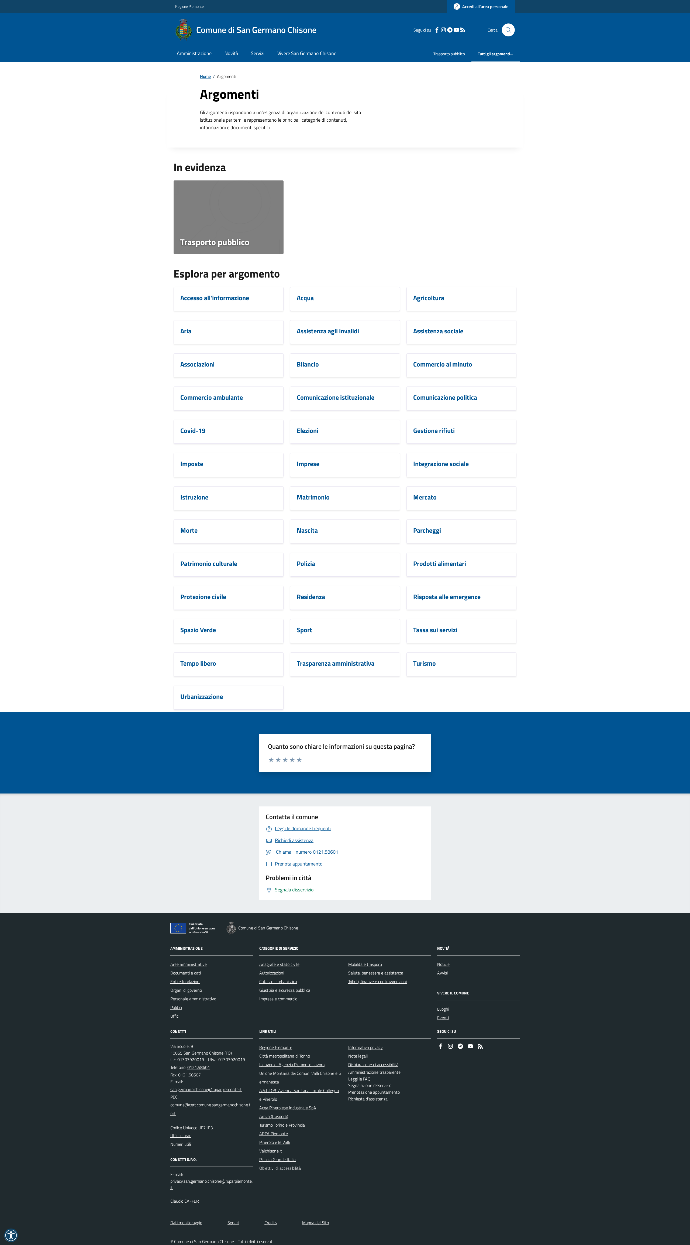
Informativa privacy (365, 1047)
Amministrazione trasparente (374, 1072)
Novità (231, 53)
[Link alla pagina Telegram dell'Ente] (460, 1046)
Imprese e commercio (278, 999)
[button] (11, 1235)
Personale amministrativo (193, 999)
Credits (270, 1222)
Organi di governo (186, 990)
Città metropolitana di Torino (284, 1056)
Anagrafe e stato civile (279, 964)
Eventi (443, 1017)
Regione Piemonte (189, 6)
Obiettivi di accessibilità (280, 1168)
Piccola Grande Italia (277, 1159)
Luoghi (443, 1009)
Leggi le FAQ (359, 1079)
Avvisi (442, 973)
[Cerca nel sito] (506, 29)
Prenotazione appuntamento (374, 1092)
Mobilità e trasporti (365, 964)
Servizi (257, 53)
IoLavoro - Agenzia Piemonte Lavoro (292, 1064)
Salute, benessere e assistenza (375, 973)
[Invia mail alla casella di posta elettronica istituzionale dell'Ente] (206, 1089)
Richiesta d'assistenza (368, 1099)
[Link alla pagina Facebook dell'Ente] (440, 1046)
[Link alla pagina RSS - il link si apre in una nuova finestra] (463, 30)
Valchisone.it (270, 1151)
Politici (176, 1007)
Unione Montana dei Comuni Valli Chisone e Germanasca (300, 1077)
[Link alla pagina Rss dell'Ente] (480, 1046)
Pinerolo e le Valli (274, 1142)
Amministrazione (194, 53)
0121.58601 (198, 1067)
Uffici (174, 1016)
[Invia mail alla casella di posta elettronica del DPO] (211, 1184)
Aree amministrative (188, 964)
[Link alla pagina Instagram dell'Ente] (450, 1046)
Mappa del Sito (315, 1222)
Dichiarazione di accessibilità (373, 1064)
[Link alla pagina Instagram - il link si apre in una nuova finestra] (443, 30)
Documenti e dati (185, 973)
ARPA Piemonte (273, 1133)
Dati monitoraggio (186, 1222)
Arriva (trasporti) (273, 1116)
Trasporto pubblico (449, 54)
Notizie (443, 964)
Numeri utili (180, 1144)
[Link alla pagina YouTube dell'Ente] (470, 1046)
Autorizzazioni (271, 973)
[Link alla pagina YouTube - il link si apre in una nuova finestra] (456, 30)
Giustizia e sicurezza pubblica (284, 990)
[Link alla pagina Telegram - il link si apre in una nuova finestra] (450, 30)
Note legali (358, 1056)
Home (205, 76)
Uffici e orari (180, 1135)
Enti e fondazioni (185, 981)
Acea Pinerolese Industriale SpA (287, 1107)
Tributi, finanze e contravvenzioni (377, 981)
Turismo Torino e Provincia (282, 1125)
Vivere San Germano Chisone (306, 53)
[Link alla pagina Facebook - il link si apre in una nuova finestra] (437, 30)
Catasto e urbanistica (278, 981)
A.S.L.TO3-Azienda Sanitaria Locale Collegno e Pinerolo (299, 1094)
